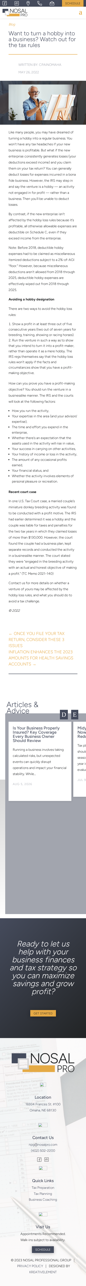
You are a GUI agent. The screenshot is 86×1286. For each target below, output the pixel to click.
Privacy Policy (30, 1266)
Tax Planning (43, 1194)
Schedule (72, 3)
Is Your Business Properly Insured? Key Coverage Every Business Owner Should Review (36, 734)
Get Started (43, 1013)
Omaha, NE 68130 (43, 1110)
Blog (12, 24)
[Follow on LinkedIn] (46, 1160)
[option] (40, 761)
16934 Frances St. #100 (43, 1104)
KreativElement (43, 1272)
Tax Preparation (43, 1188)
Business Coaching (43, 1200)
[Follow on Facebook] (39, 1160)
